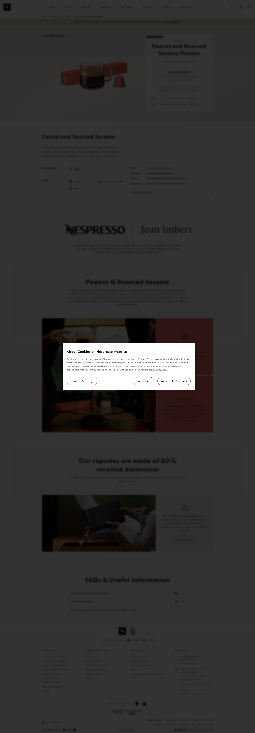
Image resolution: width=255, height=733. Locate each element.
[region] (128, 366)
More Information (158, 369)
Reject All (143, 381)
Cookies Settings (82, 381)
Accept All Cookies (174, 381)
